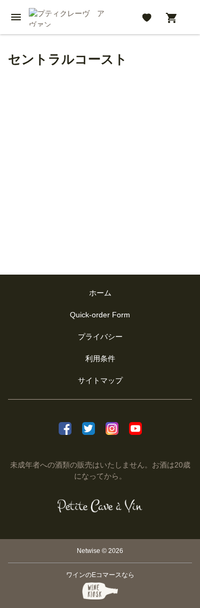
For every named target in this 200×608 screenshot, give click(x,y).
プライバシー (100, 336)
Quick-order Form (100, 314)
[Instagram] (112, 427)
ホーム (100, 293)
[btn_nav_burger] (16, 17)
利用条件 (100, 358)
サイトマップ (100, 380)
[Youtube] (135, 427)
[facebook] (65, 427)
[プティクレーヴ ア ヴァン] (100, 506)
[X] (88, 427)
